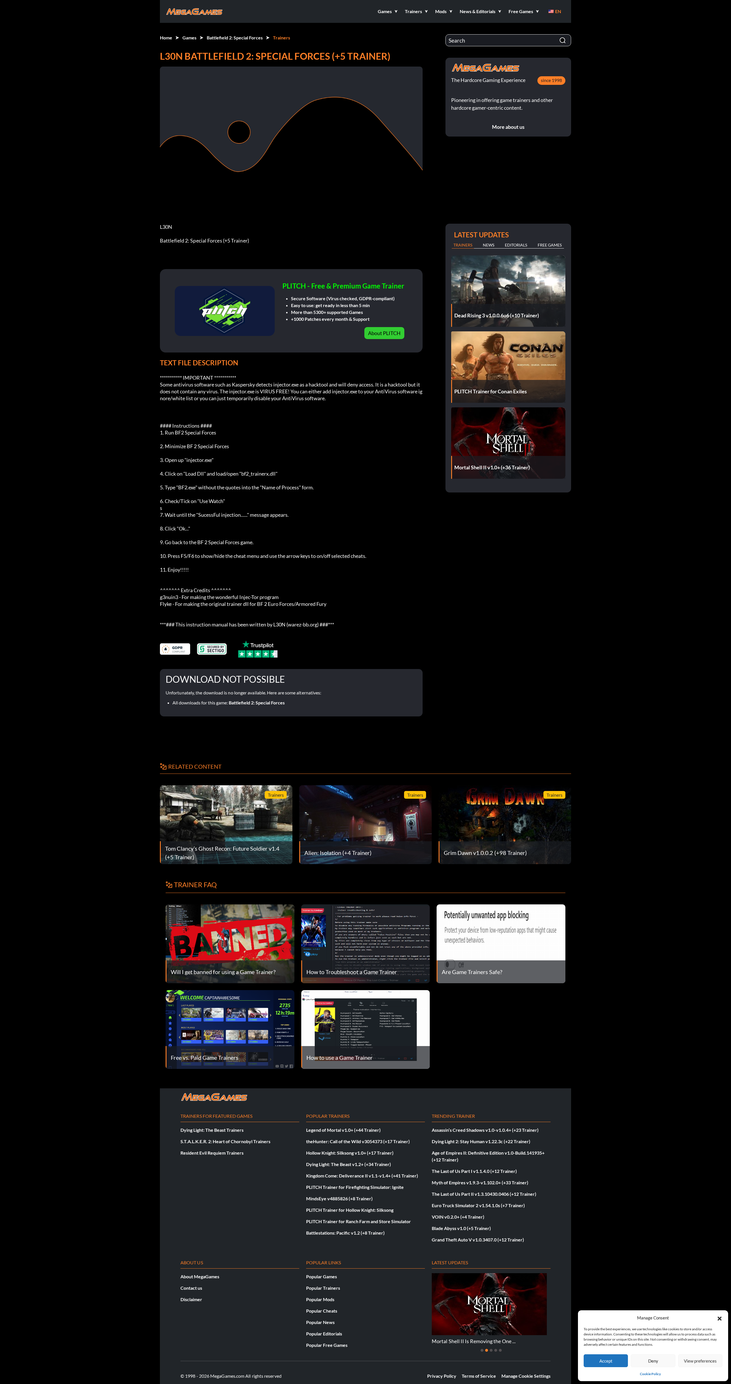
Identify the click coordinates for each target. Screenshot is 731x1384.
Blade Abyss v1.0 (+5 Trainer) (461, 1228)
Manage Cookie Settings (526, 1376)
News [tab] (488, 245)
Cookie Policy (650, 1374)
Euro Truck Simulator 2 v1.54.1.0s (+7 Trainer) (478, 1205)
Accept (605, 1360)
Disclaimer (191, 1299)
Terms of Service (479, 1376)
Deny (653, 1360)
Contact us (191, 1288)
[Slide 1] (482, 1350)
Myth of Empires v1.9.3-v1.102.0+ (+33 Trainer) (480, 1182)
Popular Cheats (321, 1310)
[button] (719, 1318)
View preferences (700, 1360)
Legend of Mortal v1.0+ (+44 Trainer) (343, 1130)
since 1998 (551, 80)
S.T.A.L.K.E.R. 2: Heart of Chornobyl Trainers (225, 1141)
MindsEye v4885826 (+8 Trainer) (339, 1198)
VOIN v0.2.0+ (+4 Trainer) (458, 1216)
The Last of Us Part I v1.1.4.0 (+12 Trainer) (474, 1171)
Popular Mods (320, 1299)
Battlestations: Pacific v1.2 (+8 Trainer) (345, 1232)
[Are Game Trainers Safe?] (501, 943)
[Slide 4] (495, 1350)
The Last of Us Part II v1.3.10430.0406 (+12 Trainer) (484, 1194)
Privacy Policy (441, 1376)
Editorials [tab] (516, 245)
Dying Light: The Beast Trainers (212, 1130)
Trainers (281, 37)
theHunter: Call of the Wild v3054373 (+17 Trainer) (358, 1141)
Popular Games (321, 1276)
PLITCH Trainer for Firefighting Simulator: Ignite (355, 1187)
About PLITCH (384, 333)
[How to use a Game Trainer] (365, 1029)
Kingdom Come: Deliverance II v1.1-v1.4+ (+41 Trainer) (362, 1175)
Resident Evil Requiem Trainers (212, 1152)
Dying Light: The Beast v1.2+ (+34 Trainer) (348, 1164)
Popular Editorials (324, 1333)
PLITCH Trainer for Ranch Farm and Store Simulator (358, 1221)
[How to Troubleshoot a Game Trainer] (365, 943)
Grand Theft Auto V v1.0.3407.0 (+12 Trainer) (478, 1239)
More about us (508, 127)
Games (189, 37)
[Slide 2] (486, 1350)
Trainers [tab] (462, 245)
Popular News (320, 1322)
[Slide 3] (491, 1350)
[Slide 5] (500, 1350)
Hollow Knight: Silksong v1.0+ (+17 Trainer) (349, 1152)
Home (166, 37)
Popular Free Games (327, 1345)
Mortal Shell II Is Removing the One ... (474, 1341)
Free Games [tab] (550, 245)
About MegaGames (199, 1276)
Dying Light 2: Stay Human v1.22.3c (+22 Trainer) (481, 1141)
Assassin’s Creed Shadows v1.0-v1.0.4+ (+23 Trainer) (485, 1130)
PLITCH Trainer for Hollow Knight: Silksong (349, 1210)
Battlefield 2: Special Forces (235, 37)
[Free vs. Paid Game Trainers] (230, 1029)
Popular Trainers (323, 1288)
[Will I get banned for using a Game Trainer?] (230, 943)
